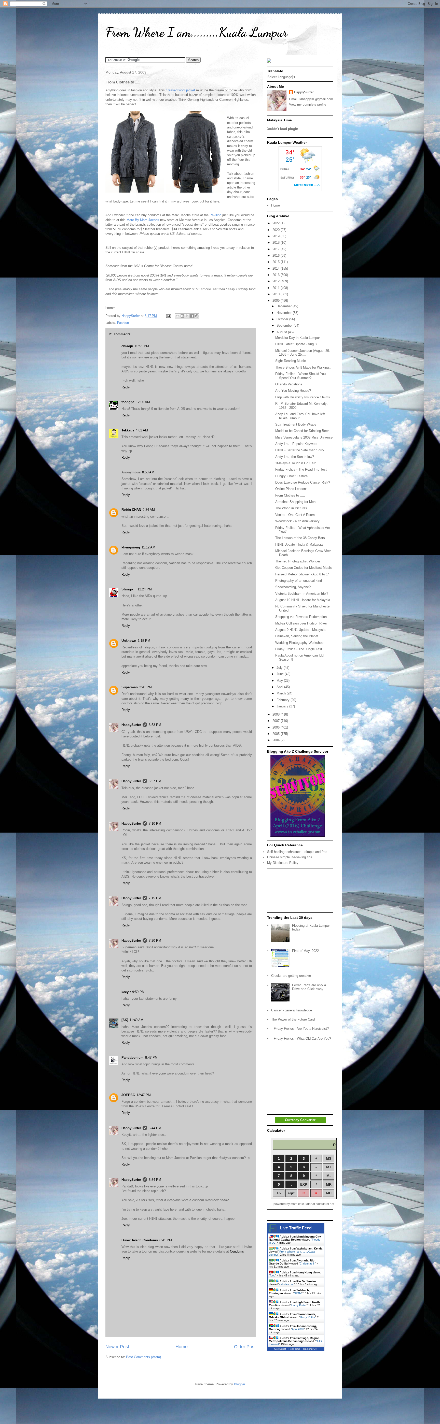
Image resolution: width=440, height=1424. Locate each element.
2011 (276, 288)
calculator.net (325, 1204)
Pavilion (215, 215)
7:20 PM (155, 940)
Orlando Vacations (288, 384)
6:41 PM (165, 1240)
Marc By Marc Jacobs (143, 220)
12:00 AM (143, 402)
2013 (276, 275)
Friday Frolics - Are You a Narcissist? (301, 1028)
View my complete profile (307, 104)
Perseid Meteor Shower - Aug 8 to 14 (302, 574)
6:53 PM (155, 725)
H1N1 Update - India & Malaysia (299, 544)
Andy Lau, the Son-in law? (294, 457)
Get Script (280, 1348)
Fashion (123, 323)
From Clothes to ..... (290, 495)
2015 (276, 262)
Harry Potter (299, 1305)
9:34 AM (149, 510)
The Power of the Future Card (293, 1019)
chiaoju (127, 346)
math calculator (301, 1204)
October (283, 319)
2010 (276, 294)
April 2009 (298, 1329)
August (282, 332)
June (281, 674)
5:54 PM (155, 1180)
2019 (276, 236)
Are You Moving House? (293, 391)
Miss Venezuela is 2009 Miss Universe (304, 437)
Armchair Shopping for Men (295, 502)
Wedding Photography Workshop (299, 643)
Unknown (128, 641)
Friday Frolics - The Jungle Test (298, 649)
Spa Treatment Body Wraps (295, 424)
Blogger (239, 1384)
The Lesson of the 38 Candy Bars (300, 538)
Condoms (237, 1251)
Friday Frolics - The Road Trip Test (301, 469)
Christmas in (307, 1263)
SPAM (297, 1293)
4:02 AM (142, 430)
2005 (276, 734)
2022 (276, 223)
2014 (276, 268)
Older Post (245, 1346)
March (282, 693)
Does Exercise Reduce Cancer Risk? (302, 482)
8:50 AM (148, 472)
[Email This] (177, 315)
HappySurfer (131, 725)
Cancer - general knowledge (291, 1010)
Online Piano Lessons (291, 489)
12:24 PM (145, 589)
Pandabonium (132, 1057)
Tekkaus (127, 430)
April (280, 687)
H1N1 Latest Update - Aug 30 (296, 344)
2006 (276, 727)
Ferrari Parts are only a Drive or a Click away (309, 987)
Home (181, 1346)
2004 (276, 740)
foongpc (127, 402)
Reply (125, 387)
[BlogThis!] (182, 315)
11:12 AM (148, 547)
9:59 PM (138, 992)
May (280, 680)
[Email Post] (168, 316)
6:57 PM (155, 781)
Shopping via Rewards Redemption (301, 617)
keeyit (126, 992)
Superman (129, 687)
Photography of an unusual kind (298, 581)
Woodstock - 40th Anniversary (297, 521)
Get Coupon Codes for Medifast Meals (303, 568)
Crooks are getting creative (291, 976)
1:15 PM (144, 641)
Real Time (294, 1348)
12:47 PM (143, 1095)
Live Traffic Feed (296, 1228)
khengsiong (130, 547)
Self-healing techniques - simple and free (297, 852)
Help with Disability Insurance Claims (302, 397)
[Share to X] (187, 315)
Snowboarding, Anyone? (293, 587)
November (285, 313)
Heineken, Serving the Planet (296, 636)
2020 (276, 230)
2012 (276, 281)
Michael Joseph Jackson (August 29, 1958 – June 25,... (302, 353)
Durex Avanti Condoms (139, 1240)
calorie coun (286, 1284)
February (284, 700)
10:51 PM (142, 346)
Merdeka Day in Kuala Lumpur (297, 338)
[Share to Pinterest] (196, 315)
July (280, 668)
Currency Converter (300, 1120)
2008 (276, 714)
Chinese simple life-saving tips (289, 857)
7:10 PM (155, 823)
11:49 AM (136, 1020)
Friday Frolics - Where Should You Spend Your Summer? (300, 376)
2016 (276, 255)
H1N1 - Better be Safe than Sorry (299, 450)
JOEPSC (128, 1095)
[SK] (124, 1020)
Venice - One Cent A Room (295, 515)
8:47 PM (151, 1057)
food (272, 1275)
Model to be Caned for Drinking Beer (302, 431)
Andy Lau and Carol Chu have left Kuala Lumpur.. (300, 416)
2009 (276, 300)
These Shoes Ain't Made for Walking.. (303, 367)
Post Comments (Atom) (143, 1357)
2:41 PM (145, 687)
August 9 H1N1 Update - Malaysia (300, 630)
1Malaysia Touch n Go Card (295, 463)
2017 (276, 249)
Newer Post (117, 1346)
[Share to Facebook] (192, 315)
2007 (276, 721)
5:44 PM (155, 1128)
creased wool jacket (180, 90)
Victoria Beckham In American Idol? (301, 593)
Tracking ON (310, 1348)
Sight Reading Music (290, 361)
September (285, 325)
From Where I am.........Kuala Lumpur (196, 32)
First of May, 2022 (305, 951)
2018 (276, 242)
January (283, 706)
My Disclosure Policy (282, 863)
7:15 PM (155, 898)
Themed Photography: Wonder (297, 561)
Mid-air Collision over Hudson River (301, 623)
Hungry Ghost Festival (291, 476)
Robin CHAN (131, 510)
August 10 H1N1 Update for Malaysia (302, 600)
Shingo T (128, 589)
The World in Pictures (291, 508)
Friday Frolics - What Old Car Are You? (302, 1038)
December (285, 306)
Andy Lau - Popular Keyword (296, 444)
